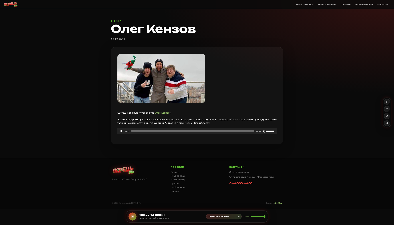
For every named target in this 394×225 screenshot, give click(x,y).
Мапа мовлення (178, 179)
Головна (175, 172)
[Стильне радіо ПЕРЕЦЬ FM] (11, 4)
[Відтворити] (121, 131)
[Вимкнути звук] (263, 131)
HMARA (278, 203)
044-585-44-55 (241, 183)
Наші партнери (178, 187)
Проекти (175, 183)
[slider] (270, 131)
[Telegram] (387, 123)
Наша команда (178, 176)
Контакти (175, 191)
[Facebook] (387, 102)
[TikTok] (387, 116)
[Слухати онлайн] (133, 216)
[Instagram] (387, 109)
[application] (197, 131)
